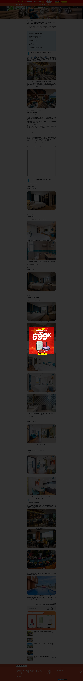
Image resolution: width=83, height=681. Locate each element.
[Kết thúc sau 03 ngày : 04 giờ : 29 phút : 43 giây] (41, 354)
